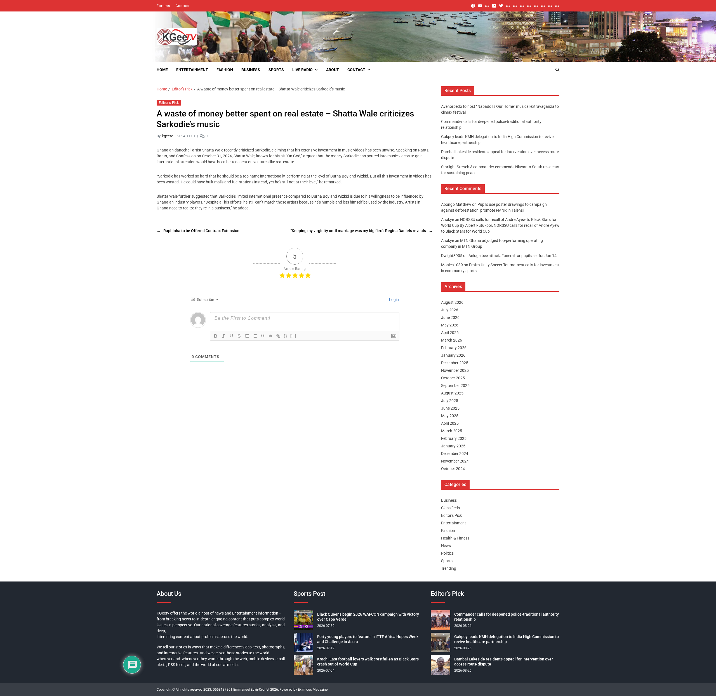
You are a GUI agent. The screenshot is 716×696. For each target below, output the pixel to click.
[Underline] (231, 336)
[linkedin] (494, 5)
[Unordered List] (255, 336)
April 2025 (450, 423)
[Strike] (239, 336)
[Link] (278, 336)
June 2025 (450, 408)
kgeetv (167, 136)
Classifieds (450, 508)
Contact (183, 6)
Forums (163, 6)
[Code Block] (270, 336)
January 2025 (453, 446)
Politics (447, 553)
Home (162, 69)
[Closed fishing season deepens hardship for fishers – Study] (515, 5)
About (332, 69)
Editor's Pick (169, 103)
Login (393, 299)
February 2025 (454, 438)
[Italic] (223, 336)
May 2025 (449, 416)
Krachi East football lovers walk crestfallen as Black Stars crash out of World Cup (368, 661)
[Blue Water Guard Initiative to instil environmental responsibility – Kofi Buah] (543, 5)
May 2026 (449, 325)
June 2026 (450, 317)
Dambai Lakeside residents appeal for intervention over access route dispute (503, 661)
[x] (501, 5)
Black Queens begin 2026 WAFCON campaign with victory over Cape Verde (368, 617)
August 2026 (452, 302)
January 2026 (453, 355)
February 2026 (454, 347)
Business (250, 69)
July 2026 (449, 310)
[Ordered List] (247, 336)
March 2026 (451, 340)
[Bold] (216, 336)
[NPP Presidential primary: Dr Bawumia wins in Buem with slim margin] (550, 5)
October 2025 (453, 378)
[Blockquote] (263, 336)
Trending (448, 568)
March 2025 (451, 431)
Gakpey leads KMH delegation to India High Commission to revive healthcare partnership (506, 639)
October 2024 (453, 468)
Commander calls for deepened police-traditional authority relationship (506, 617)
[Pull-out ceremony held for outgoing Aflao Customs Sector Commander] (529, 5)
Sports (276, 69)
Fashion (224, 69)
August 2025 (452, 393)
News (446, 545)
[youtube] (480, 5)
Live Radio (302, 69)
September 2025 (455, 385)
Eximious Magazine (313, 690)
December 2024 (454, 453)
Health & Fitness (455, 538)
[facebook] (473, 5)
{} (286, 335)
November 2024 (455, 461)
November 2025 (455, 370)
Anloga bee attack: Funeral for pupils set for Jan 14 (512, 255)
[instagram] (487, 5)
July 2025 (449, 400)
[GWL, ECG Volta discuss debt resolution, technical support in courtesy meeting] (508, 5)
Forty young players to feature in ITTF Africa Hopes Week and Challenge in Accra (367, 639)
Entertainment (192, 69)
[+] (293, 335)
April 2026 (450, 332)
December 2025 (454, 363)
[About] (557, 5)
